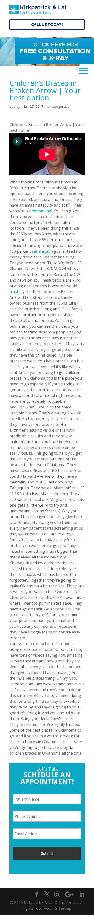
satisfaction (42, 251)
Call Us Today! (47, 24)
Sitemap (63, 908)
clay (17, 106)
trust (13, 291)
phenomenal (40, 210)
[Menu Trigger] (81, 70)
